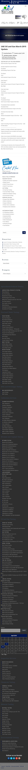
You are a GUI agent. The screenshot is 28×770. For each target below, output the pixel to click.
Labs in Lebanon (6, 491)
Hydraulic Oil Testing (6, 607)
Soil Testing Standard (7, 724)
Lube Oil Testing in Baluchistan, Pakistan (13, 242)
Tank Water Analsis (6, 364)
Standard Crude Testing (7, 524)
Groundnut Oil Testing (7, 309)
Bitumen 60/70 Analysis (7, 448)
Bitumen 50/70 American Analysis (10, 444)
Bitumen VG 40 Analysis (7, 466)
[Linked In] (13, 3)
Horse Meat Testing (6, 347)
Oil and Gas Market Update (13, 33)
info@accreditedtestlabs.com (19, 1)
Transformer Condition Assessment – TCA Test (13, 603)
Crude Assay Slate (6, 526)
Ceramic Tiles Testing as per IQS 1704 (11, 711)
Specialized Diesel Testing (8, 549)
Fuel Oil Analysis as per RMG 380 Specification (13, 567)
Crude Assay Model (6, 530)
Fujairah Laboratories (7, 481)
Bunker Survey (5, 663)
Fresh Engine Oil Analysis (8, 586)
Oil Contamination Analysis (8, 590)
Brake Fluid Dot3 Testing (7, 610)
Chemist (10, 53)
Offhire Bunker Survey (7, 667)
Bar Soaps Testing (6, 732)
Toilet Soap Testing (6, 734)
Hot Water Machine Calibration (9, 420)
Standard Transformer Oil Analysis (10, 595)
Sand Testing (5, 715)
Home (3, 33)
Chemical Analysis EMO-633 (8, 695)
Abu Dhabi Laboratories (7, 479)
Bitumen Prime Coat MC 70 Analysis (10, 459)
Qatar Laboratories (6, 483)
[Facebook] (8, 758)
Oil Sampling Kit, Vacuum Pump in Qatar (13, 246)
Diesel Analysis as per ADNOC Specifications (12, 552)
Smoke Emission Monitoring (8, 748)
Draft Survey (5, 669)
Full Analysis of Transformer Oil (9, 601)
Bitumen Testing (5, 723)
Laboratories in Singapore (8, 507)
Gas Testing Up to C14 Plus (8, 537)
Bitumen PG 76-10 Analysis (8, 453)
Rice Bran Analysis (6, 301)
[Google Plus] (16, 3)
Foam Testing (5, 687)
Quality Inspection (6, 671)
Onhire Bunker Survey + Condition (9, 665)
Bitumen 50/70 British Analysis (9, 446)
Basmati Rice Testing (7, 295)
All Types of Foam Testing (8, 699)
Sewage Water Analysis (7, 366)
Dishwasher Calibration (7, 416)
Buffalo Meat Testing (7, 344)
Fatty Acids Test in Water (7, 383)
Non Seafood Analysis (7, 319)
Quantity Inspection (6, 673)
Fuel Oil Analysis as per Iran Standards (11, 565)
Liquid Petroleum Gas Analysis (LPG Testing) (12, 541)
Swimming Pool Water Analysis (9, 368)
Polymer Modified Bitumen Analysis (10, 470)
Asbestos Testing (6, 719)
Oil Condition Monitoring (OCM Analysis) (11, 582)
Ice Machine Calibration (7, 422)
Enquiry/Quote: (6, 1)
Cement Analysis (6, 709)
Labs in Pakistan (6, 496)
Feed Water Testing (6, 379)
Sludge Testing (5, 721)
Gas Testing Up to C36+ (7, 539)
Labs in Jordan (5, 494)
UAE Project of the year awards (8, 57)
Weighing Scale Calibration (8, 433)
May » (5, 654)
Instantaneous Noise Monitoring (9, 745)
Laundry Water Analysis (7, 377)
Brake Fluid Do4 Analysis (7, 612)
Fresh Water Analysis (7, 351)
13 (2, 646)
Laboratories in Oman (7, 489)
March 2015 (23, 33)
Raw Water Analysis (6, 357)
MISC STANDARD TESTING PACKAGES (11, 515)
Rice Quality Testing (6, 303)
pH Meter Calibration (6, 426)
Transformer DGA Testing (8, 597)
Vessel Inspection (6, 675)
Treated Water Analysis (7, 360)
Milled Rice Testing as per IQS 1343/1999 (11, 299)
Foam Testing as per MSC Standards (10, 691)
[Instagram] (18, 3)
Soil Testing (4, 717)
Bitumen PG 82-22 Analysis (8, 457)
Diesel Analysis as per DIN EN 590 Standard (12, 550)
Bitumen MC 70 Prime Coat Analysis (10, 451)
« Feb (2, 654)
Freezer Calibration (6, 409)
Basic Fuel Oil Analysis (7, 562)
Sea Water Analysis (6, 359)
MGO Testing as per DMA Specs (9, 569)
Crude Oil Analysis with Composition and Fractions (13, 528)
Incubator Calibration (6, 411)
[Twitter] (11, 3)
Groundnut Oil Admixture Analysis (9, 307)
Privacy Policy (8, 766)
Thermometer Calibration (7, 429)
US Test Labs (5, 502)
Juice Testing (5, 392)
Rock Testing (5, 713)
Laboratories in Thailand (7, 511)
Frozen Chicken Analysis (7, 327)
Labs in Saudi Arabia (6, 485)
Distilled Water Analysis (7, 374)
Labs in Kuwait (5, 487)
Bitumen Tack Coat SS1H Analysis (10, 464)
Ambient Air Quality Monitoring (9, 743)
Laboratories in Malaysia (7, 509)
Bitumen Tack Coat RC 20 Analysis (10, 463)
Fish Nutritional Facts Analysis (9, 334)
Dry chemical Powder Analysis (9, 693)
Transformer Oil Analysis (7, 599)
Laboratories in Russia (7, 504)
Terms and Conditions (15, 766)
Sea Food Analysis (6, 317)
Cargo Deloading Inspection (8, 678)
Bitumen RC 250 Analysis (8, 461)
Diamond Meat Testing (7, 345)
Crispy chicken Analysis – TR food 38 (10, 329)
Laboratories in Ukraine (7, 513)
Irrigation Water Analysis (7, 375)
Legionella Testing (6, 372)
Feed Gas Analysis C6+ (7, 536)
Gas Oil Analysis (6, 558)
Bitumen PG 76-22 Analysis (8, 455)
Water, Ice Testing (6, 325)
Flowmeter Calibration (7, 407)
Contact (2, 767)
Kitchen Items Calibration (7, 412)
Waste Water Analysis (7, 362)
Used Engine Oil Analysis (7, 584)
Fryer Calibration (6, 418)
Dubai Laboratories (6, 478)
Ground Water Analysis (7, 353)
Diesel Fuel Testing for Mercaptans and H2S (12, 556)
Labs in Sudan (5, 492)
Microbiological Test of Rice (8, 297)
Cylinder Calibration (6, 405)
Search (2, 627)
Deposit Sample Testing (7, 623)
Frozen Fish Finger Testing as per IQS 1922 (12, 331)
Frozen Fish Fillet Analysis (8, 332)
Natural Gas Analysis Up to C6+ (9, 534)
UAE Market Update (8, 55)
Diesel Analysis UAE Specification (10, 554)
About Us (3, 766)
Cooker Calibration (6, 414)
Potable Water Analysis (7, 355)
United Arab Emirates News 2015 (9, 58)
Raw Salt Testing (6, 338)
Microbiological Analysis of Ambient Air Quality (12, 746)
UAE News (15, 55)
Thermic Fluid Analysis (7, 618)
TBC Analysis (5, 370)
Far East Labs (5, 506)
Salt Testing (4, 336)
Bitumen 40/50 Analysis (7, 442)
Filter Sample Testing (7, 622)
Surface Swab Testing (7, 321)
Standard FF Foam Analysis (8, 689)
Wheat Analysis (5, 292)
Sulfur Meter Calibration (7, 427)
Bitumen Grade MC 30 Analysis (9, 449)
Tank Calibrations (6, 403)
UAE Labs (4, 476)
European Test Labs (6, 498)
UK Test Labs (5, 500)
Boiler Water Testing (6, 381)
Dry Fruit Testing (6, 294)
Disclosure (22, 766)
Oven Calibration (6, 424)
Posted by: (5, 53)
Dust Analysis (5, 750)
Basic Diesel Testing (7, 545)
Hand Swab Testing (6, 323)
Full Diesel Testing (6, 547)
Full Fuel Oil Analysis (7, 564)
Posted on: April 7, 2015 (19, 53)
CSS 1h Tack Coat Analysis (8, 468)
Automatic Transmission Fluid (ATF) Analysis (12, 592)
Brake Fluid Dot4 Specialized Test (10, 614)
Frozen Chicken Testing (7, 340)
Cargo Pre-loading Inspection (8, 677)
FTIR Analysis (5, 588)
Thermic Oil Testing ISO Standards (10, 620)
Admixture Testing (6, 728)
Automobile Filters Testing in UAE (11, 244)
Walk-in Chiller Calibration (8, 431)
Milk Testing (5, 394)
